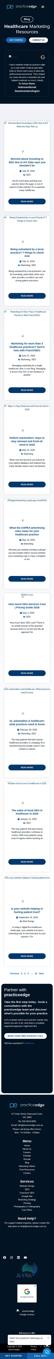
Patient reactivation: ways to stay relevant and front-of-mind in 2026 (27, 441)
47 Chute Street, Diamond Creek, (27, 1114)
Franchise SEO (27, 1193)
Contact (27, 1173)
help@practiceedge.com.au (33, 1226)
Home (27, 1145)
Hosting (27, 1203)
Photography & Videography (27, 1206)
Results (27, 1159)
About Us (27, 1149)
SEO (27, 1189)
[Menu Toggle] (42, 6)
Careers (27, 1152)
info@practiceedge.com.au (30, 1125)
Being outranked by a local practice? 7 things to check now (27, 252)
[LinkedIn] (18, 1258)
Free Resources (27, 1169)
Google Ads (27, 1196)
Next (41, 973)
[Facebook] (4, 1258)
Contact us (29, 1043)
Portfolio (27, 1156)
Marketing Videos (27, 1166)
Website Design (27, 1186)
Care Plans (27, 1210)
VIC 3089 (27, 1117)
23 (36, 973)
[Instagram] (11, 1258)
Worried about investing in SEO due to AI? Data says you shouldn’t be (27, 162)
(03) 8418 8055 (29, 1121)
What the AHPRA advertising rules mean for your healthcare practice (27, 531)
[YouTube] (25, 1258)
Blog (27, 1162)
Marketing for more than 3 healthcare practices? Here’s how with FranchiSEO (27, 347)
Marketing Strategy (27, 1200)
